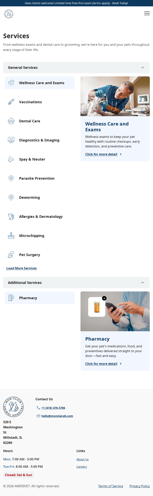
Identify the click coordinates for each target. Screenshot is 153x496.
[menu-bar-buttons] (147, 14)
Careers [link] (81, 467)
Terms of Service (110, 486)
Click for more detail (101, 154)
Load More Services (21, 268)
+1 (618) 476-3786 (53, 408)
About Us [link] (82, 459)
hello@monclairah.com (57, 416)
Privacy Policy (139, 486)
